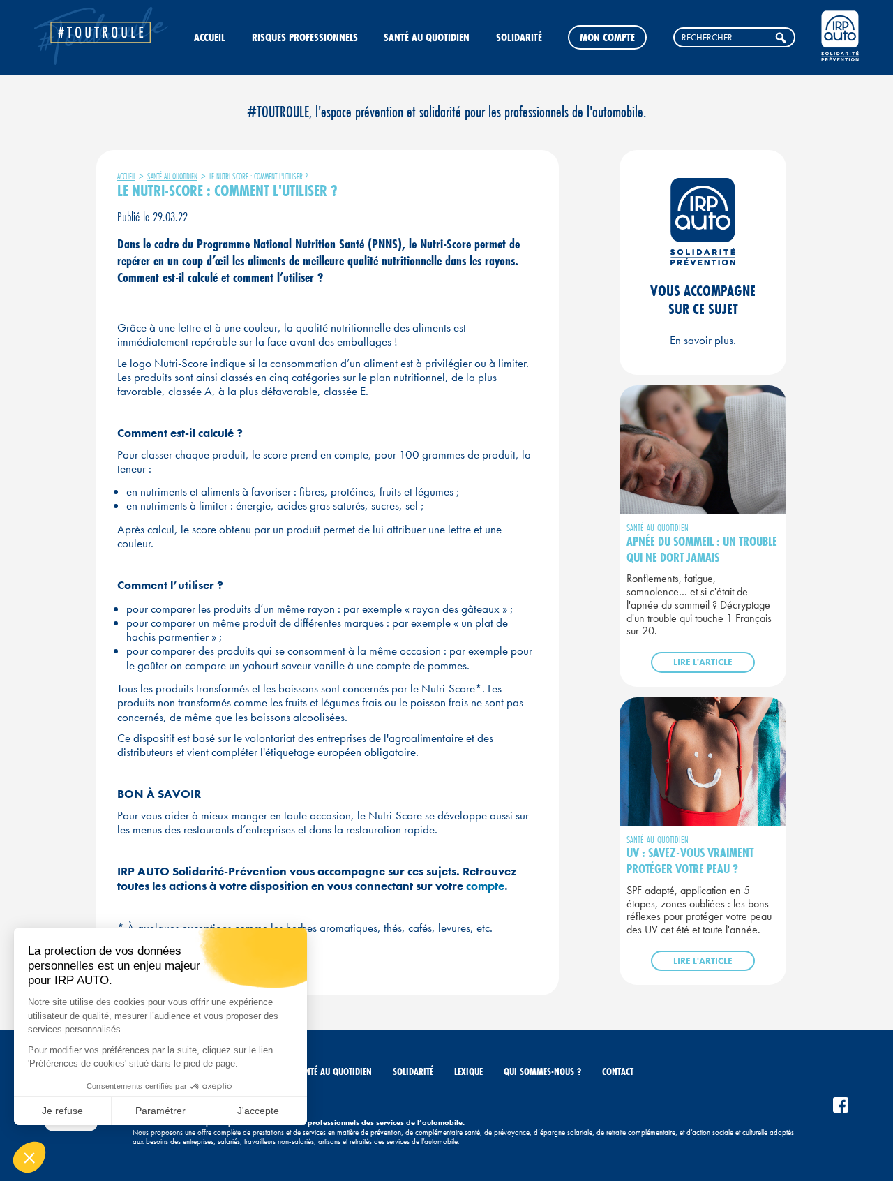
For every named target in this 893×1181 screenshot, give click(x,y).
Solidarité (519, 37)
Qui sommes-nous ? (542, 1071)
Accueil (209, 37)
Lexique (468, 1071)
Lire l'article (703, 662)
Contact (617, 1071)
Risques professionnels (305, 37)
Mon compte (607, 37)
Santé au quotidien (427, 37)
